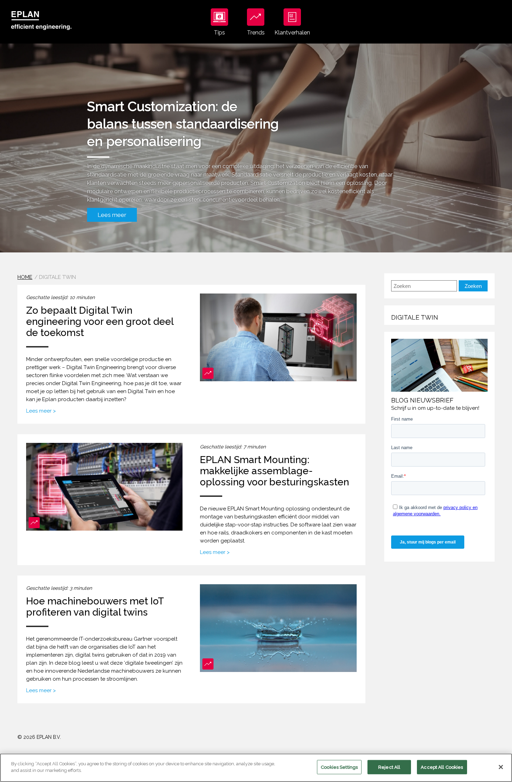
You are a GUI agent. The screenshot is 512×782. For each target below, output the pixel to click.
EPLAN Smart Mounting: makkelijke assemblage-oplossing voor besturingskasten (274, 471)
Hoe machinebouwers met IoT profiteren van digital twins (95, 606)
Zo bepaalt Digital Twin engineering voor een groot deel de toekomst (99, 321)
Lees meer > (41, 411)
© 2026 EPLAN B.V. (39, 737)
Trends (256, 32)
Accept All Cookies (442, 767)
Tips (219, 32)
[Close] (501, 767)
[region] (256, 767)
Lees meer (112, 214)
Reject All (389, 767)
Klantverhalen (292, 32)
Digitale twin (414, 317)
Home (24, 277)
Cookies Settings (339, 767)
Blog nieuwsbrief (422, 400)
